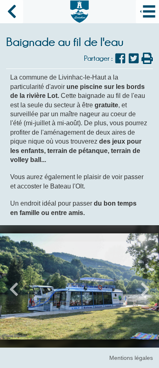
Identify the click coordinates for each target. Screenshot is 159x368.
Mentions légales (131, 358)
